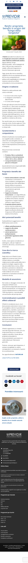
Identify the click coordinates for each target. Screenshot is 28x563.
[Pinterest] (22, 381)
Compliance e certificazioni (7, 538)
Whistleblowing (19, 547)
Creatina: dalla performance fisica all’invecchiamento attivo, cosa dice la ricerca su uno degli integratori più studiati (12, 481)
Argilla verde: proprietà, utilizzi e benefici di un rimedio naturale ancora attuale (13, 420)
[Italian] (9, 11)
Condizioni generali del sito (15, 545)
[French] (13, 11)
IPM (2, 503)
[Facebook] (6, 381)
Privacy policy (12, 547)
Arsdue (6, 545)
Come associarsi (4, 532)
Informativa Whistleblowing (14, 548)
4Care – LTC (3, 518)
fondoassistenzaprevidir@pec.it (10, 462)
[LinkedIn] (14, 381)
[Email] (6, 385)
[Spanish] (15, 11)
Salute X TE (3, 520)
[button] (3, 411)
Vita (1, 504)
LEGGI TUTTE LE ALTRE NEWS (10, 358)
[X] (10, 381)
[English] (11, 11)
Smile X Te (3, 522)
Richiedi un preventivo (6, 536)
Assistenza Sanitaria (5, 499)
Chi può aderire (4, 530)
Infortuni (3, 501)
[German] (16, 11)
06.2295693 (5, 455)
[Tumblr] (18, 381)
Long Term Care (4, 508)
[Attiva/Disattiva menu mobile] (25, 17)
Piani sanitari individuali (6, 516)
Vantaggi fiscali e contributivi (7, 534)
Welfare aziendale (5, 506)
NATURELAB (19, 354)
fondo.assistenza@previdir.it (9, 460)
